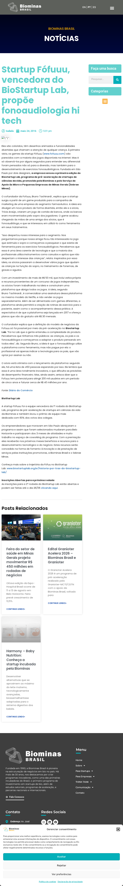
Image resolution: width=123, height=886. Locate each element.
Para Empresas (84, 776)
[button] (118, 829)
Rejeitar (61, 865)
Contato (80, 792)
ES (94, 7)
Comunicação (83, 787)
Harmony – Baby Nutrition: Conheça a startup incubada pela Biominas (21, 660)
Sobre (79, 765)
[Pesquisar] (117, 80)
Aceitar (61, 856)
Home (79, 760)
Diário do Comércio (21, 390)
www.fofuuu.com (54, 153)
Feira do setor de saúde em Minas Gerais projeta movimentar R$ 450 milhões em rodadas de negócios (20, 562)
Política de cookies (47, 881)
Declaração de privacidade (70, 881)
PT (89, 7)
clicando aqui (49, 488)
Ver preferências (61, 874)
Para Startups (83, 771)
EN (84, 7)
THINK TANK (82, 781)
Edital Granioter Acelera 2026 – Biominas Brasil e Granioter (62, 555)
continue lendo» (15, 609)
